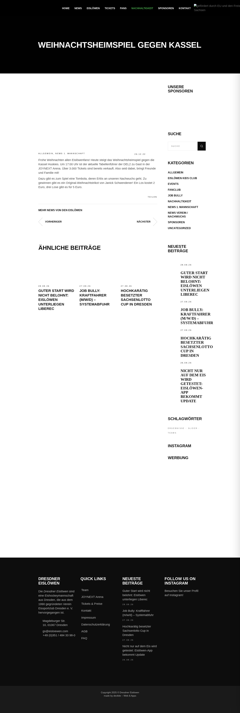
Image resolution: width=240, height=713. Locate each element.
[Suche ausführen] (202, 146)
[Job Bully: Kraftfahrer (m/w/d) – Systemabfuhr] (98, 269)
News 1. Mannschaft (70, 153)
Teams (172, 433)
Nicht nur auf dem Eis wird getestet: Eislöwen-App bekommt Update (193, 386)
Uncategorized (179, 228)
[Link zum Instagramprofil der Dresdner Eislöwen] (162, 692)
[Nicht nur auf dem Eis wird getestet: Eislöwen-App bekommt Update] (173, 366)
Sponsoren (176, 222)
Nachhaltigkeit (179, 201)
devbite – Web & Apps (124, 695)
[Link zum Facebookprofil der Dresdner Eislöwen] (151, 692)
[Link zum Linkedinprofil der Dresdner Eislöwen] (184, 692)
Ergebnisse (176, 428)
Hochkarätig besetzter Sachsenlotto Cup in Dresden (197, 347)
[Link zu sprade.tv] (187, 525)
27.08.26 (85, 286)
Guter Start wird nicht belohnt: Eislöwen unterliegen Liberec (56, 300)
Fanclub (174, 189)
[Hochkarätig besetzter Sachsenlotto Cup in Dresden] (139, 269)
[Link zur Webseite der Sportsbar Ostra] (187, 484)
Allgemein (45, 153)
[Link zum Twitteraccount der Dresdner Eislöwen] (173, 692)
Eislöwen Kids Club (182, 178)
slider (193, 428)
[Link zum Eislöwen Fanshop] (187, 510)
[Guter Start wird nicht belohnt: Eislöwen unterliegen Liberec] (56, 269)
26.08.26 (186, 363)
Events (173, 184)
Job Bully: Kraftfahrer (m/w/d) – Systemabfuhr (197, 316)
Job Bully (175, 195)
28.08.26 (43, 286)
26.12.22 (140, 154)
